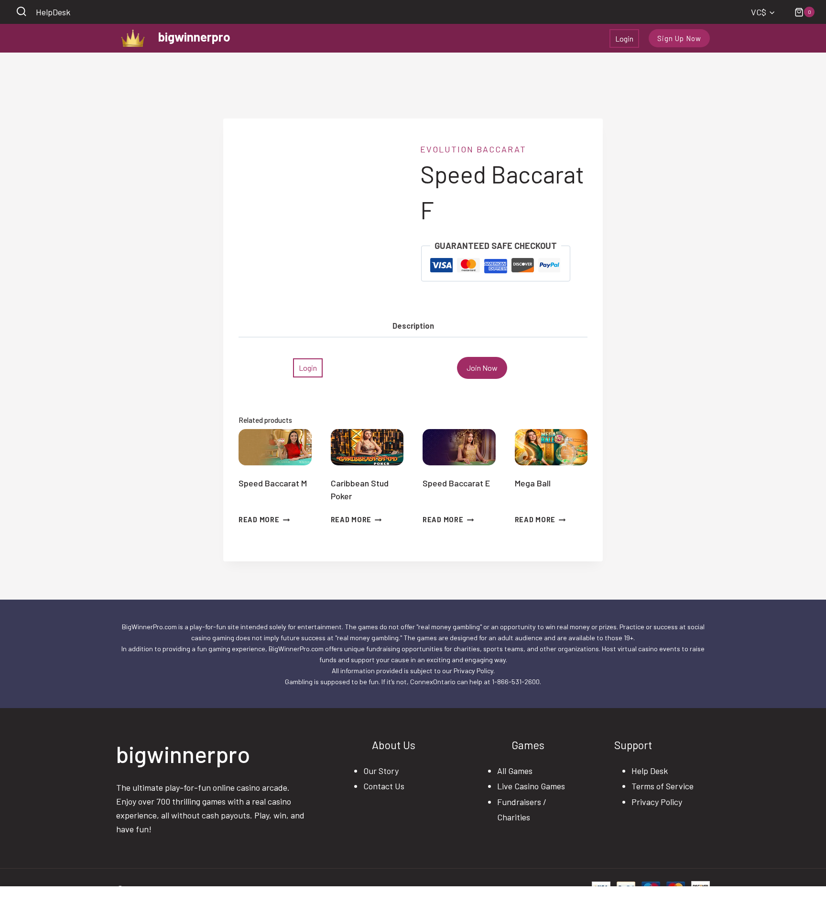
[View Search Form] (21, 12)
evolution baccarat (473, 149)
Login (624, 38)
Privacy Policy (656, 801)
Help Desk (649, 770)
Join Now (482, 367)
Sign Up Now (679, 38)
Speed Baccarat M (273, 483)
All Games (515, 770)
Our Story (381, 770)
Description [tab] (413, 325)
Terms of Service (662, 786)
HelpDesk (53, 12)
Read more (259, 520)
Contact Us (383, 786)
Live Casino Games (531, 786)
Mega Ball (533, 483)
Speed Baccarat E (456, 483)
